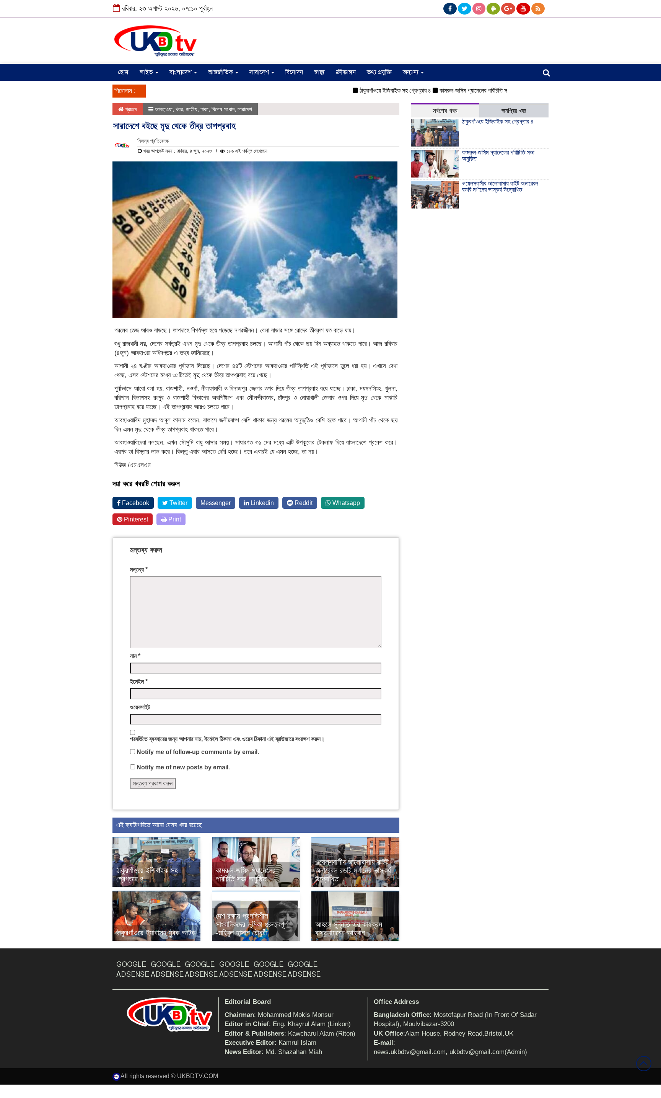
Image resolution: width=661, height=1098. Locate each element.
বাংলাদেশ (181, 72)
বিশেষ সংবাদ (223, 109)
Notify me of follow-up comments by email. (198, 752)
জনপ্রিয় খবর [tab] (513, 111)
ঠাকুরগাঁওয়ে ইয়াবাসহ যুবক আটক (155, 933)
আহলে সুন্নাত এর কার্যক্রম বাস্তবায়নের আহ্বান (348, 928)
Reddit (303, 503)
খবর (179, 109)
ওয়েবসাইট (140, 707)
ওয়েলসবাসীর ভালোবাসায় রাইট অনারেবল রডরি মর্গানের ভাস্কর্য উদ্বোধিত (353, 870)
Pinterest (135, 519)
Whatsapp (345, 503)
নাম (135, 656)
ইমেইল (139, 681)
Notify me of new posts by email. (183, 767)
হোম (123, 72)
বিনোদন (294, 72)
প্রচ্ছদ (130, 109)
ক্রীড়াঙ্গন (346, 72)
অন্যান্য (411, 72)
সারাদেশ (259, 72)
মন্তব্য (139, 569)
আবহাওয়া (164, 109)
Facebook (134, 503)
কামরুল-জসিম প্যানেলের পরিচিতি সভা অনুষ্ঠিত (466, 90)
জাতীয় (191, 109)
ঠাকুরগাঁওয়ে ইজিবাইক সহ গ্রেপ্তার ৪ (377, 90)
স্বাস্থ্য (319, 72)
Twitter (177, 503)
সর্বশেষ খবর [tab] (445, 110)
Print (174, 519)
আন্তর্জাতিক (221, 72)
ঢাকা (204, 109)
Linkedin (261, 503)
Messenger (215, 503)
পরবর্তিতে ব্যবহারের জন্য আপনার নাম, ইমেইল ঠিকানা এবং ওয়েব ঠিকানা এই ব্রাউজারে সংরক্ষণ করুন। (227, 739)
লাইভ (147, 72)
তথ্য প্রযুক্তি (379, 72)
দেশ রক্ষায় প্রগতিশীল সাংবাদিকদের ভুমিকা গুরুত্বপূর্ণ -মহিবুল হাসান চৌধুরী (252, 924)
